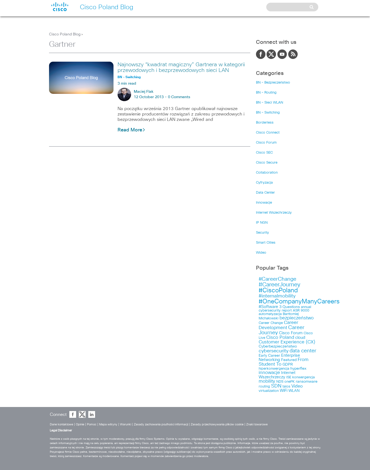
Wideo (261, 252)
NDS (279, 381)
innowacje (269, 372)
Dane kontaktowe (61, 424)
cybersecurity (273, 351)
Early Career (269, 356)
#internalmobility (277, 296)
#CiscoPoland (278, 290)
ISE (288, 377)
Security (262, 232)
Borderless (265, 122)
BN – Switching (268, 112)
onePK (289, 381)
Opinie (80, 424)
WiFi (283, 391)
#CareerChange (277, 279)
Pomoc (91, 424)
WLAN (294, 391)
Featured (289, 360)
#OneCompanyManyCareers (299, 302)
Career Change (271, 323)
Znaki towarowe (257, 424)
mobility (267, 381)
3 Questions (289, 307)
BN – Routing (266, 92)
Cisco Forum (266, 142)
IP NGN (262, 222)
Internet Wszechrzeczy (274, 212)
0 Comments (179, 97)
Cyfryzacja (264, 182)
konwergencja (303, 377)
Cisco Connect (268, 132)
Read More (130, 130)
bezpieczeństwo (297, 318)
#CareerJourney (279, 284)
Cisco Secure (266, 162)
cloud (300, 338)
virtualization (269, 391)
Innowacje (264, 202)
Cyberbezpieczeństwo (278, 346)
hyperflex (298, 368)
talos (286, 386)
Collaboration (267, 172)
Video (297, 386)
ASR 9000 (301, 310)
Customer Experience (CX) (287, 342)
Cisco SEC (264, 152)
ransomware (306, 381)
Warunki (125, 424)
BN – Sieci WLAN (269, 102)
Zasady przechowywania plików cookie (217, 424)
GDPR (288, 364)
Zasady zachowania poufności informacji (161, 424)
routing (264, 386)
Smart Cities (265, 242)
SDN (276, 386)
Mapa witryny (108, 424)
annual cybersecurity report (285, 308)
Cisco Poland (280, 337)
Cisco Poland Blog (64, 34)
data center (303, 350)
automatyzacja (270, 314)
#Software (268, 307)
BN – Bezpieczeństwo (273, 82)
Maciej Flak (143, 92)
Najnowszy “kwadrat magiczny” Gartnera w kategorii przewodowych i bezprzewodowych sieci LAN (181, 67)
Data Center (265, 192)
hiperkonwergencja (274, 368)
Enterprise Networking (279, 357)
